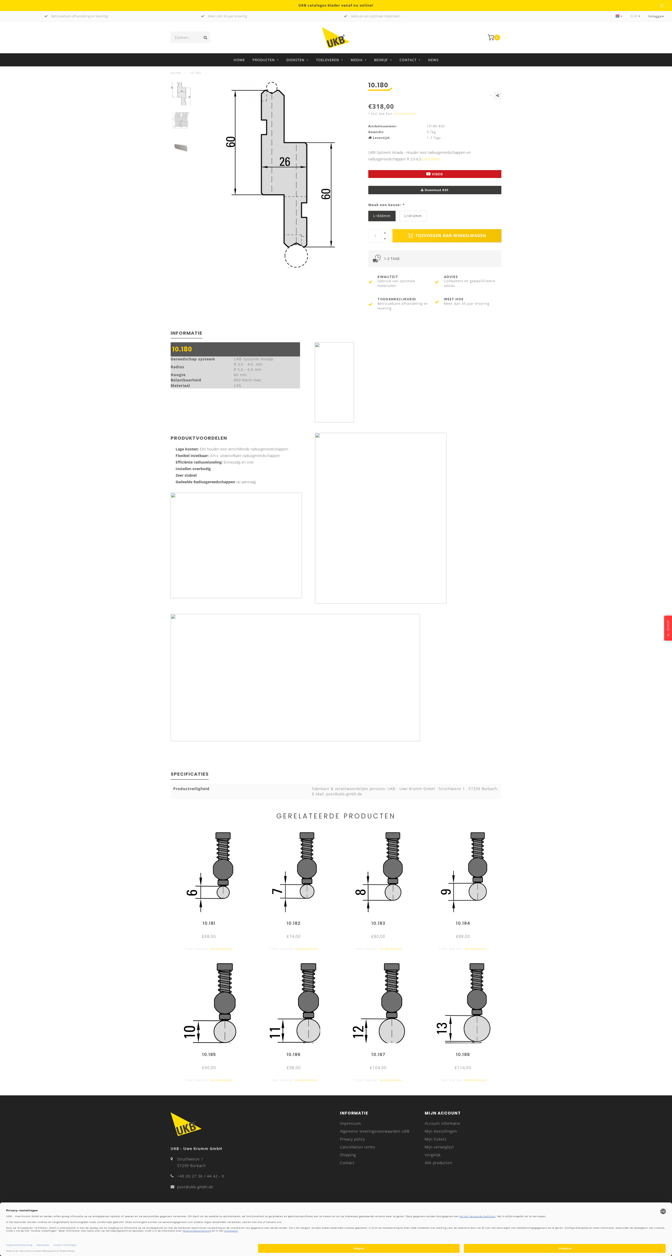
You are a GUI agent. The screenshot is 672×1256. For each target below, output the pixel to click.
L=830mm (382, 216)
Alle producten (438, 1162)
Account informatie (442, 1123)
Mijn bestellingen (441, 1131)
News (433, 59)
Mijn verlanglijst (439, 1146)
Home (239, 59)
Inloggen (656, 16)
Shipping (348, 1154)
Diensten (295, 59)
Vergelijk (433, 1154)
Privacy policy (352, 1139)
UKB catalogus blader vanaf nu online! (336, 5)
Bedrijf (381, 59)
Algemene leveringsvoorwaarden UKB (375, 1131)
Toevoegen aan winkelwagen (450, 235)
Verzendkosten (405, 113)
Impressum (350, 1123)
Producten (264, 59)
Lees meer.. (432, 158)
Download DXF (436, 190)
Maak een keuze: (386, 205)
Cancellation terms (357, 1146)
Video (437, 174)
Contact (408, 59)
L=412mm (413, 216)
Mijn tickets (436, 1139)
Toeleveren (327, 59)
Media (357, 59)
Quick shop (211, 921)
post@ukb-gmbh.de (195, 1186)
